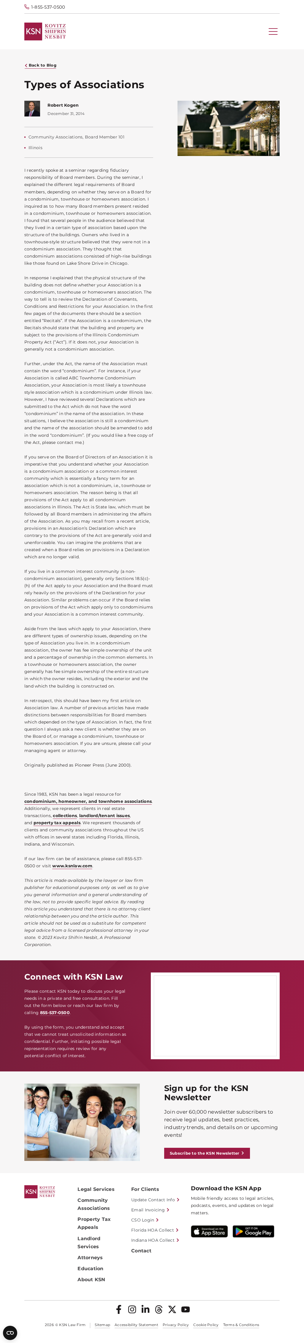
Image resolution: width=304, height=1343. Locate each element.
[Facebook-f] (118, 1309)
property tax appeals (57, 822)
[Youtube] (185, 1309)
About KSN (91, 1279)
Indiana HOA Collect (153, 1240)
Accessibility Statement (136, 1325)
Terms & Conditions (241, 1325)
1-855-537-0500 (48, 7)
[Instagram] (132, 1309)
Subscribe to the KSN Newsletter (205, 1153)
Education (90, 1268)
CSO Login (142, 1220)
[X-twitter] (172, 1309)
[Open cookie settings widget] (10, 1333)
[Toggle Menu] (273, 31)
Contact (141, 1251)
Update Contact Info (153, 1199)
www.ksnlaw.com (72, 865)
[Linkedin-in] (145, 1309)
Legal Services (96, 1189)
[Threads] (158, 1309)
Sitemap (102, 1325)
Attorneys (90, 1257)
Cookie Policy (205, 1325)
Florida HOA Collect (152, 1230)
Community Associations (93, 1204)
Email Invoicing (148, 1210)
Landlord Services (88, 1242)
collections (65, 815)
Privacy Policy (176, 1325)
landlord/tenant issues (104, 815)
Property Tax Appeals (94, 1223)
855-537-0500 (55, 1012)
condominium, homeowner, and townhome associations (88, 801)
